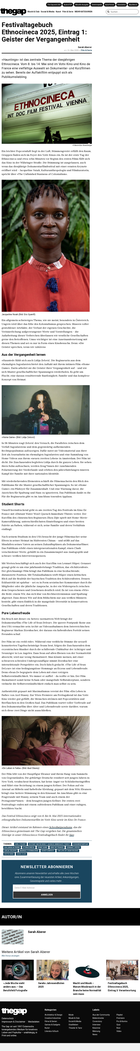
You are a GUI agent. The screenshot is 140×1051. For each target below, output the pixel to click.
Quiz (118, 1025)
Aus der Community (101, 1015)
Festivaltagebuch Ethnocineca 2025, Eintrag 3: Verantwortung (122, 987)
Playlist (119, 1015)
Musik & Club (33, 12)
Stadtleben (73, 1025)
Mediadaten (33, 1021)
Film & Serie (67, 12)
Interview (96, 1025)
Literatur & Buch (52, 1031)
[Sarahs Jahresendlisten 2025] (53, 970)
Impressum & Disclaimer (13, 1021)
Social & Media (47, 12)
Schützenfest (48, 850)
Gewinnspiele (97, 5)
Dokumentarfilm (80, 844)
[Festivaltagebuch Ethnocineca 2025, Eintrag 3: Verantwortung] (122, 970)
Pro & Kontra (121, 1021)
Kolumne (96, 1028)
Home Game (42, 847)
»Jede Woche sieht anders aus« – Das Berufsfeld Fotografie (15, 987)
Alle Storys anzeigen (10, 956)
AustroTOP (68, 5)
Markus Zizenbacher (29, 850)
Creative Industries (53, 1018)
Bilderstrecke (98, 1018)
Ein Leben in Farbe (12, 847)
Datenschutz (8, 1018)
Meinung (96, 1031)
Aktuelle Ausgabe (81, 5)
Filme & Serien (51, 1021)
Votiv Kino (9, 854)
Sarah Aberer (85, 47)
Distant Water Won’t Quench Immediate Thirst (49, 844)
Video (118, 1031)
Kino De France (57, 847)
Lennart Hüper (73, 847)
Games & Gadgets (52, 1025)
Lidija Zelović (10, 850)
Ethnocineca (28, 847)
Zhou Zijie (21, 854)
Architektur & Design (53, 1015)
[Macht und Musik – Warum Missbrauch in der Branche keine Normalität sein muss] (87, 970)
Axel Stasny (20, 844)
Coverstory (97, 1021)
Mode (71, 1015)
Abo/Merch (133, 5)
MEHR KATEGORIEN (83, 12)
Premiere (120, 1018)
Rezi (118, 1028)
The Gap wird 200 (53, 5)
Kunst (58, 12)
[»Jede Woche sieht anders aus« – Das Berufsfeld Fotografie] (18, 970)
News (95, 1034)
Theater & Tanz (75, 1028)
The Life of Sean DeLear (68, 850)
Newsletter (121, 5)
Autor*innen (109, 5)
